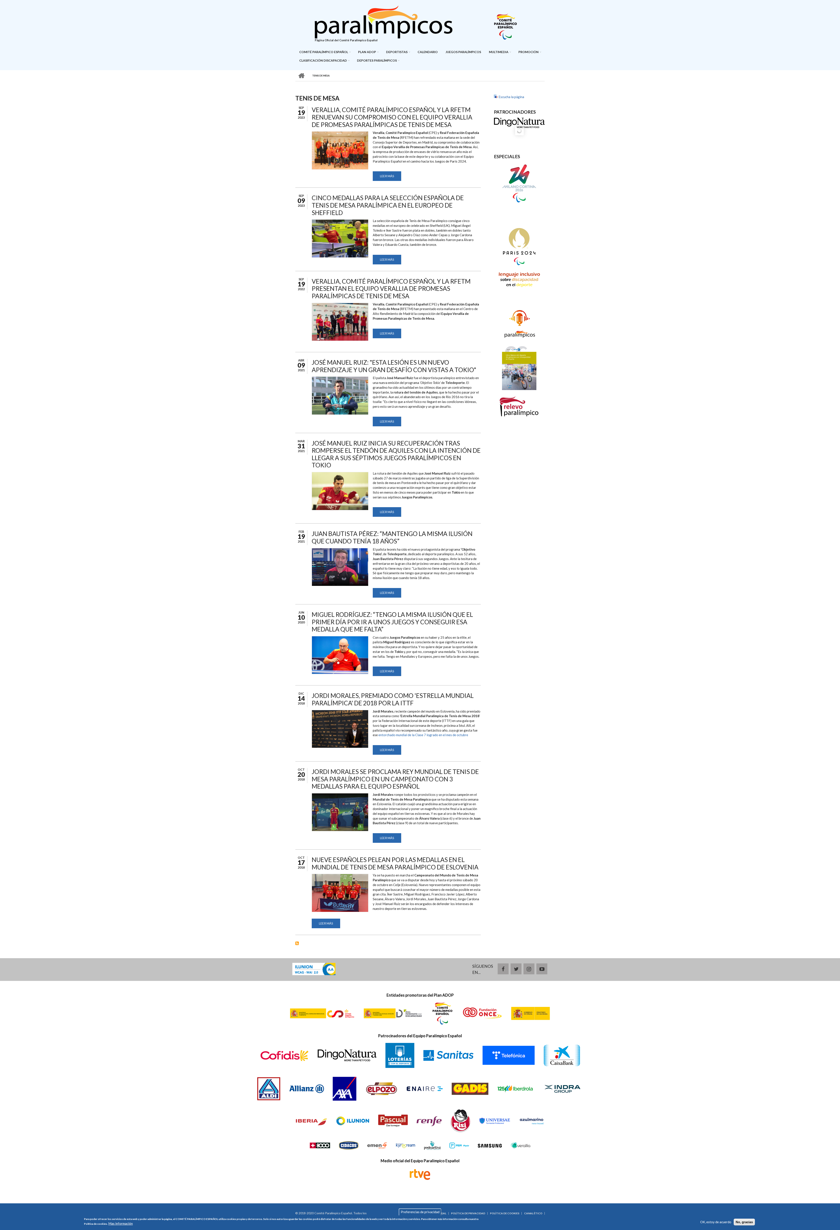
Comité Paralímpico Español (323, 52)
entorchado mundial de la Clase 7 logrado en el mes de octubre (423, 735)
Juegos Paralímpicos (463, 52)
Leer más (390, 177)
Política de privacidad (468, 1213)
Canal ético (533, 1213)
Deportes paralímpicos (377, 60)
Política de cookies (504, 1213)
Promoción (528, 52)
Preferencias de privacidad (420, 1212)
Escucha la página (511, 97)
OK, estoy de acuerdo (715, 1222)
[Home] (384, 21)
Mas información (120, 1223)
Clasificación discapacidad (323, 60)
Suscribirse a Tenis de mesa (297, 943)
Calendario (428, 52)
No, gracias (744, 1222)
